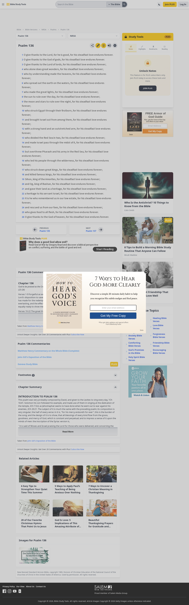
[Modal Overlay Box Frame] (94, 302)
